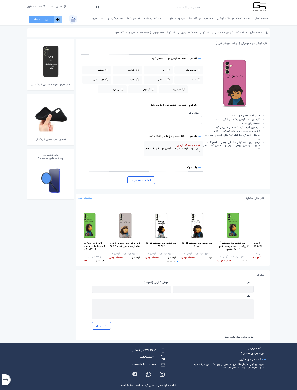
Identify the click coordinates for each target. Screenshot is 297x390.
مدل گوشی (193, 113)
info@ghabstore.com (144, 365)
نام (249, 282)
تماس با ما (57, 6)
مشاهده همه (85, 198)
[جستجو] (97, 7)
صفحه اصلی (261, 18)
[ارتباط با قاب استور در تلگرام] (135, 374)
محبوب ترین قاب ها (201, 18)
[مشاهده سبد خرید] (73, 19)
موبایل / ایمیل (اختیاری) (156, 282)
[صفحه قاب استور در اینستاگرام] (162, 374)
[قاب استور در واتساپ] (148, 374)
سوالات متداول (35, 6)
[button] (177, 261)
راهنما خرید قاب (153, 18)
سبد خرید (97, 18)
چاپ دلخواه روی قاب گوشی (233, 18)
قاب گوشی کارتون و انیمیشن (229, 33)
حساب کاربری (115, 18)
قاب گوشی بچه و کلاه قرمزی (195, 33)
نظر (248, 296)
